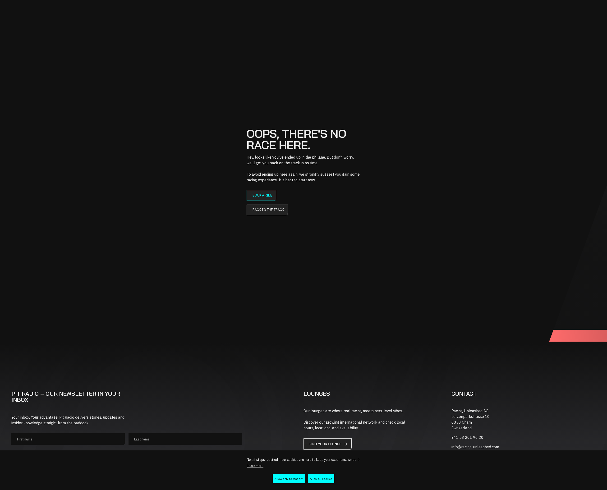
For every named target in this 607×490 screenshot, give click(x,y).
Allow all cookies (321, 479)
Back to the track (268, 210)
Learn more (255, 466)
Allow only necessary (289, 479)
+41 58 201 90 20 (467, 437)
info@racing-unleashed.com (475, 446)
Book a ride (262, 195)
